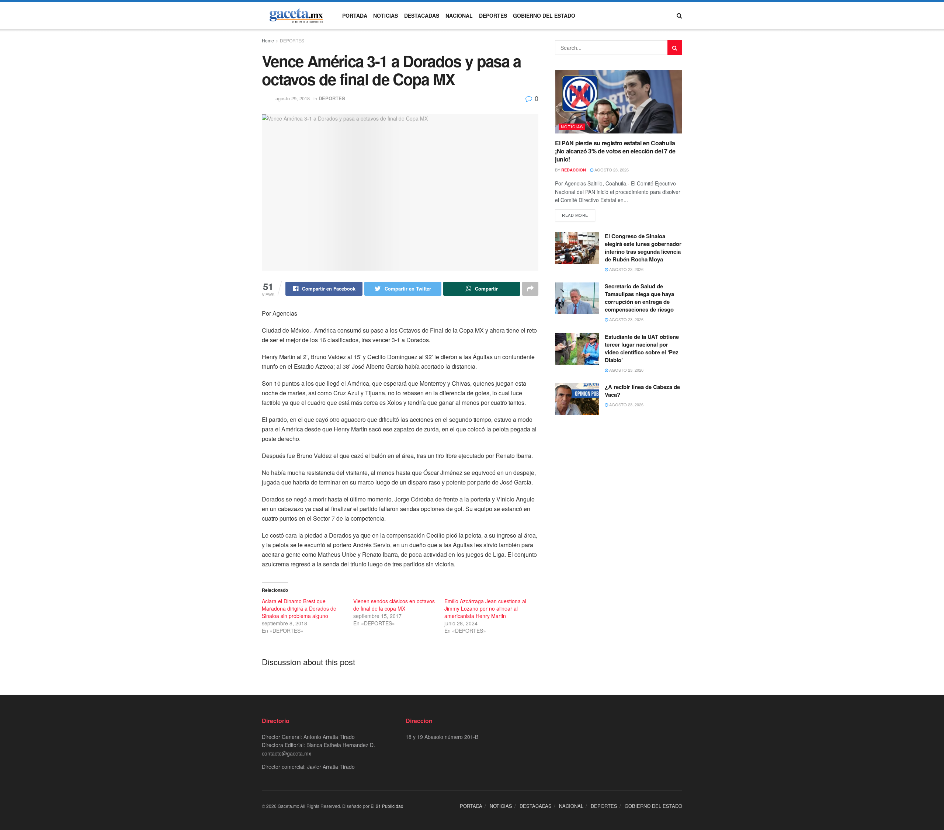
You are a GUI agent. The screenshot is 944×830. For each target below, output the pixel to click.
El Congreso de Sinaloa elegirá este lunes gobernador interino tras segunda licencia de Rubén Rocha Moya (643, 247)
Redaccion (573, 170)
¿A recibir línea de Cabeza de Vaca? (642, 391)
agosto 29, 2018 (292, 98)
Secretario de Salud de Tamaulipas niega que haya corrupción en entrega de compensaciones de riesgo (639, 297)
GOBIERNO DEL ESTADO (544, 15)
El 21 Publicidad (387, 806)
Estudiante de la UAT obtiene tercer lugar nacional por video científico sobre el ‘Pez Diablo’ (642, 348)
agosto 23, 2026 (611, 170)
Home (268, 40)
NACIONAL (459, 15)
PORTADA (354, 15)
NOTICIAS (385, 15)
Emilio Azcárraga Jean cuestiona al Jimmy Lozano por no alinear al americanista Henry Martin (485, 608)
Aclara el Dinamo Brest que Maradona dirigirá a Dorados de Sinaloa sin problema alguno (299, 608)
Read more (575, 215)
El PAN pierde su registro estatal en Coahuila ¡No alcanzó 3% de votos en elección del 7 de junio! (615, 151)
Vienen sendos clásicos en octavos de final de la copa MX (394, 604)
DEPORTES (493, 15)
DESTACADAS (421, 15)
